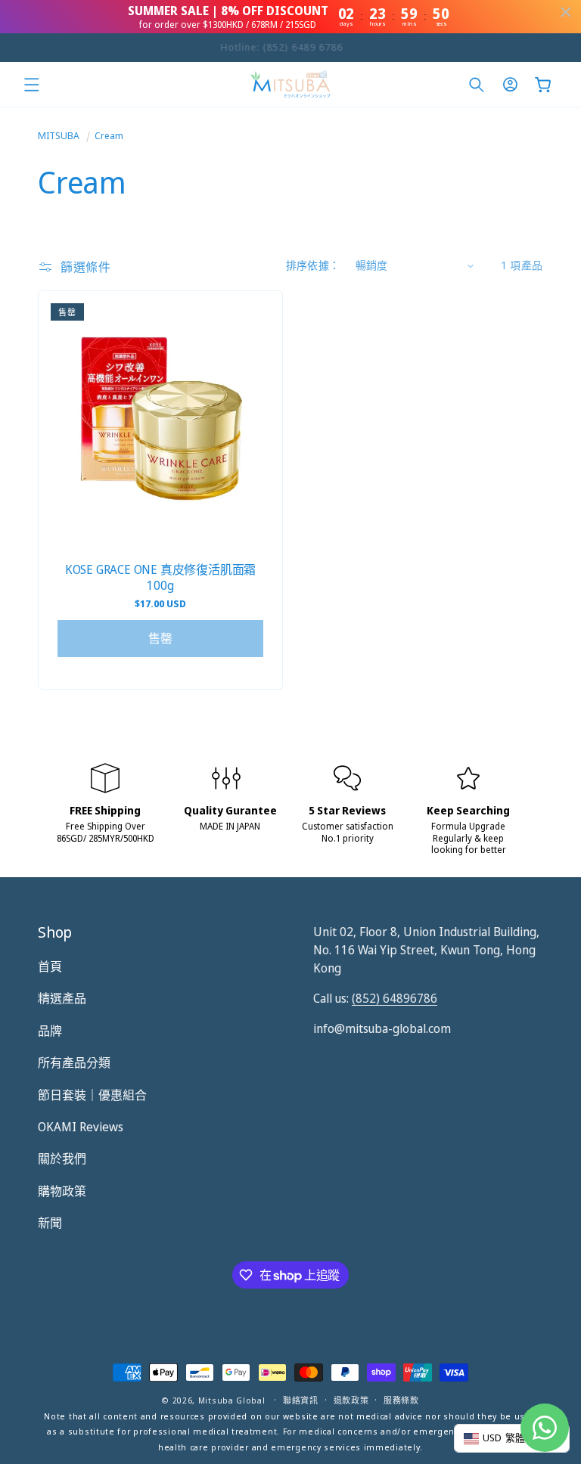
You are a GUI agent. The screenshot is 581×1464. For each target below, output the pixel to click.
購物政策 (62, 1191)
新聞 (50, 1222)
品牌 (50, 1030)
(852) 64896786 (394, 998)
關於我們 (62, 1158)
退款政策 (351, 1400)
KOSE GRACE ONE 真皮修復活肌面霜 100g (160, 578)
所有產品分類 (74, 1062)
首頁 (50, 966)
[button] (31, 84)
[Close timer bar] (566, 12)
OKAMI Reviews (80, 1126)
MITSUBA (58, 135)
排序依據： (313, 265)
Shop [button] (55, 932)
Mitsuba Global (232, 1400)
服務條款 (401, 1400)
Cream (109, 135)
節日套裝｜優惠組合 (92, 1095)
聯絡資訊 (300, 1400)
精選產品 (62, 998)
